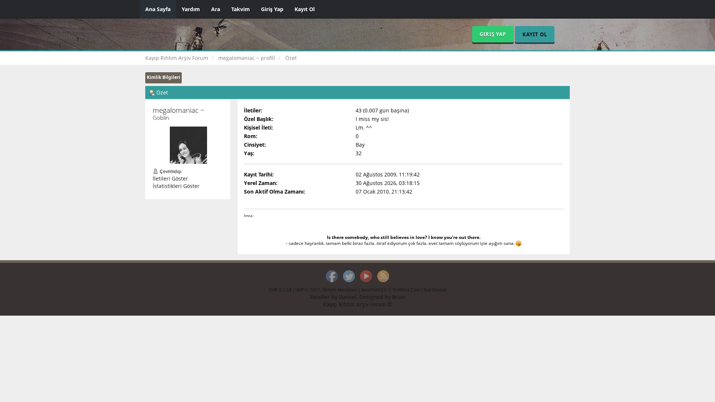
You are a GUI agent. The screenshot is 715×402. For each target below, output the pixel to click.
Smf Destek (435, 290)
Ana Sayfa (158, 9)
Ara (215, 9)
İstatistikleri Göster (176, 185)
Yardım (191, 9)
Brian (399, 296)
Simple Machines (340, 290)
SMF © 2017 (307, 290)
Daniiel (347, 296)
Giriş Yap (272, 9)
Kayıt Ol (305, 9)
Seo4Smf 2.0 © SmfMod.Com (390, 290)
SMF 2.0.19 (280, 290)
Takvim (240, 9)
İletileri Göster (170, 178)
